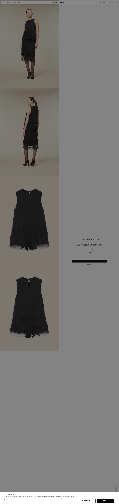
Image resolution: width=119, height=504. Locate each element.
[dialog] (59, 498)
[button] (40, 502)
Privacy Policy (7, 499)
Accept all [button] (105, 500)
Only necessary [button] (86, 500)
